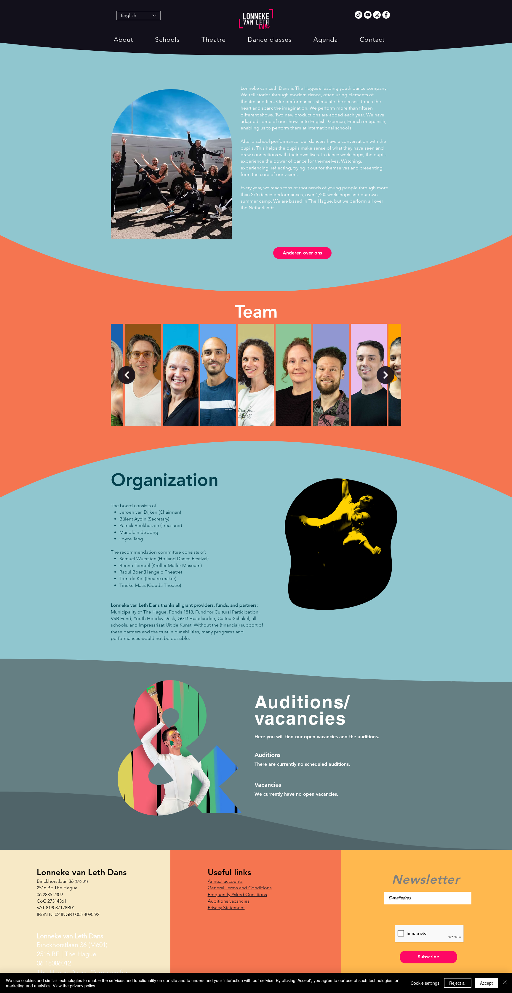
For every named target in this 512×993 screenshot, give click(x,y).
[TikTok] (358, 15)
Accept (486, 983)
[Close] (504, 983)
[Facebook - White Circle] (386, 15)
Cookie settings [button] (425, 983)
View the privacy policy (74, 986)
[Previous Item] (126, 375)
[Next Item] (385, 375)
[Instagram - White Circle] (377, 15)
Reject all (457, 983)
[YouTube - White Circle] (368, 15)
